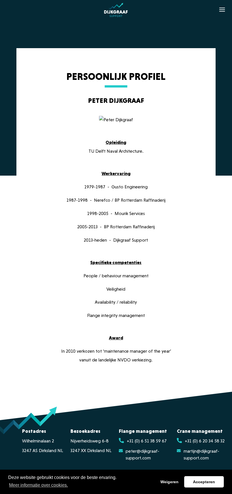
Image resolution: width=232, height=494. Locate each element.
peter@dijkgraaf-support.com (142, 455)
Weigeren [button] (169, 482)
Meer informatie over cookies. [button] (38, 485)
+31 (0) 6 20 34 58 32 (205, 441)
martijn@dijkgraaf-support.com (201, 455)
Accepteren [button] (204, 482)
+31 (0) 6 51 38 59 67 (147, 441)
